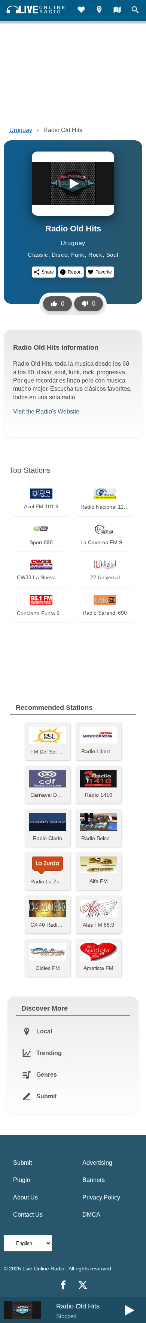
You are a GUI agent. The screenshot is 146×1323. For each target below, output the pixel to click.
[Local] (99, 10)
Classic (38, 255)
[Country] (117, 10)
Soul (112, 255)
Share (48, 272)
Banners (93, 1180)
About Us (25, 1197)
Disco (59, 255)
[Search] (135, 10)
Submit (22, 1163)
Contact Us (28, 1214)
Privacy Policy (101, 1197)
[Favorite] (81, 10)
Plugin (21, 1180)
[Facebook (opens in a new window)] (63, 1285)
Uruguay (20, 130)
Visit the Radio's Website (46, 411)
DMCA (91, 1214)
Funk (78, 255)
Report (75, 272)
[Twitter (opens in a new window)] (83, 1285)
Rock (95, 255)
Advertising (97, 1163)
